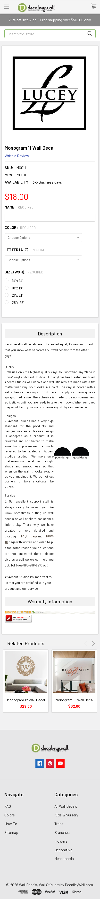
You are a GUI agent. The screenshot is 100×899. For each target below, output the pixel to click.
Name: (19, 207)
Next (93, 643)
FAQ (7, 806)
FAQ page (29, 536)
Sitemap (11, 832)
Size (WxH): (24, 272)
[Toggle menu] (6, 6)
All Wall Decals (65, 806)
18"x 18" (17, 288)
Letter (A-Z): (26, 249)
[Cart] (95, 6)
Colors (9, 815)
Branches (62, 832)
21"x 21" (17, 295)
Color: (20, 227)
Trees (58, 823)
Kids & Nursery (66, 815)
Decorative (63, 849)
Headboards (64, 858)
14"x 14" (17, 280)
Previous (86, 643)
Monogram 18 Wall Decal (74, 700)
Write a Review (17, 155)
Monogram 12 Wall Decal (26, 700)
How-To (10, 823)
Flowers (60, 841)
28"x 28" (18, 302)
